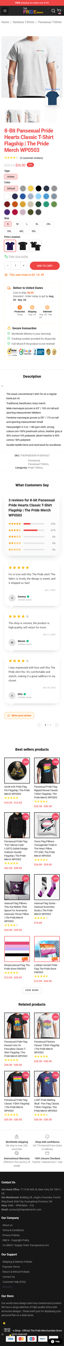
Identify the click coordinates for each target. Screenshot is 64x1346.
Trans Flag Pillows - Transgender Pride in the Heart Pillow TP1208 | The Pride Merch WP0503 (45, 848)
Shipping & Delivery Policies (17, 1261)
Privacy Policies (11, 1235)
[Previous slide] (7, 67)
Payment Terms (11, 1266)
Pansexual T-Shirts (50, 22)
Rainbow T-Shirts (23, 22)
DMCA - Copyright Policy (15, 1240)
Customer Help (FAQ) (14, 1281)
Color (7, 182)
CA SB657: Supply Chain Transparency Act (25, 1245)
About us (7, 1225)
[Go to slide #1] (13, 116)
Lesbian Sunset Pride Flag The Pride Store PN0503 (45, 969)
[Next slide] (57, 67)
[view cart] (59, 11)
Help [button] (57, 1341)
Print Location (12, 236)
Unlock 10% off (7, 1330)
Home (5, 22)
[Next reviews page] (56, 725)
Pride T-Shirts (35, 467)
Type (7, 170)
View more (32, 990)
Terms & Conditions (13, 1230)
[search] (53, 11)
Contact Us (8, 1276)
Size (6, 218)
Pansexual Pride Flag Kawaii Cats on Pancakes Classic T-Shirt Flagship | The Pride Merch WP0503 (15, 1048)
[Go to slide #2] (32, 116)
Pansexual (34, 460)
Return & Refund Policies (16, 1271)
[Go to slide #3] (50, 116)
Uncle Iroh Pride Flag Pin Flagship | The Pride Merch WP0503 (17, 790)
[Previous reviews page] (39, 725)
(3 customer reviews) (31, 158)
